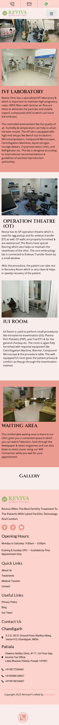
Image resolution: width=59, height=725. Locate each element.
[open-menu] (51, 13)
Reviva (5, 232)
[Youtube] (21, 527)
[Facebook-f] (5, 527)
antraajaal (49, 694)
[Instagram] (13, 527)
